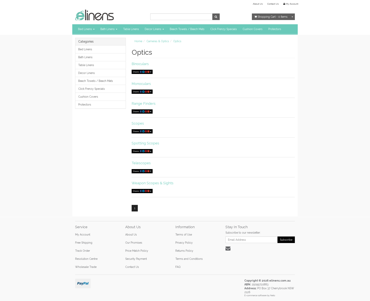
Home (138, 41)
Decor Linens (153, 29)
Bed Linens (85, 29)
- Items (273, 16)
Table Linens (131, 29)
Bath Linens (107, 29)
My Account (82, 234)
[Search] (216, 16)
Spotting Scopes (145, 143)
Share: (136, 71)
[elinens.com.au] (94, 14)
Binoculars (140, 64)
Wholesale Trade (86, 266)
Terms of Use (183, 234)
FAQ (178, 266)
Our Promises (133, 242)
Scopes (138, 123)
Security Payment (136, 258)
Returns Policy (184, 250)
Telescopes (141, 163)
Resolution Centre (86, 258)
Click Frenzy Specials (223, 29)
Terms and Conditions (189, 258)
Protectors (274, 29)
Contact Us (273, 4)
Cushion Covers (252, 29)
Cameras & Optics (157, 41)
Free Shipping (83, 242)
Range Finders (144, 103)
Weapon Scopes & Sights (152, 183)
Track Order (82, 250)
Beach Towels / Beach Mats (187, 29)
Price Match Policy (136, 250)
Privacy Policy (184, 242)
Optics (177, 41)
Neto (272, 295)
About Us (258, 4)
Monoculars (141, 84)
